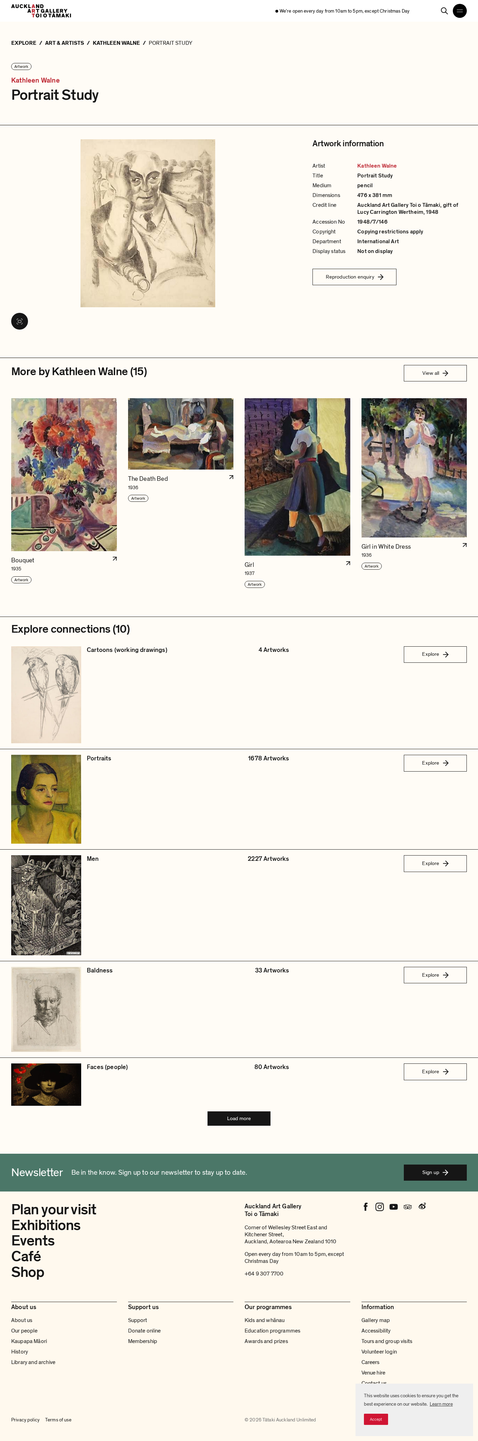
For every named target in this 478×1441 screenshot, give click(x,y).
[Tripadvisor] (407, 1207)
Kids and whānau (264, 1320)
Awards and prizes (266, 1341)
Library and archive (33, 1362)
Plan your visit (53, 1209)
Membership (142, 1341)
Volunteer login (379, 1352)
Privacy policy (25, 1420)
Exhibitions (46, 1225)
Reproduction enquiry (350, 276)
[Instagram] (379, 1207)
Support (137, 1320)
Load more (239, 1118)
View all (430, 373)
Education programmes (272, 1331)
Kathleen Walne (35, 80)
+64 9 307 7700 (264, 1274)
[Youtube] (393, 1207)
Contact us (374, 1383)
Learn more (441, 1404)
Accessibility (376, 1331)
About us (21, 1320)
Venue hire (373, 1373)
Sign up (430, 1172)
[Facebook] (365, 1207)
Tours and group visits (387, 1341)
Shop (27, 1272)
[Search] (444, 11)
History (19, 1352)
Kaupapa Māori (29, 1341)
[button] (64, 493)
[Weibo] (421, 1207)
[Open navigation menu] (460, 11)
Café (26, 1256)
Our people (24, 1331)
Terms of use (58, 1420)
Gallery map (375, 1320)
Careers (370, 1362)
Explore (430, 654)
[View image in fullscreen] (19, 321)
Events (33, 1241)
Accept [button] (376, 1419)
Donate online (144, 1331)
